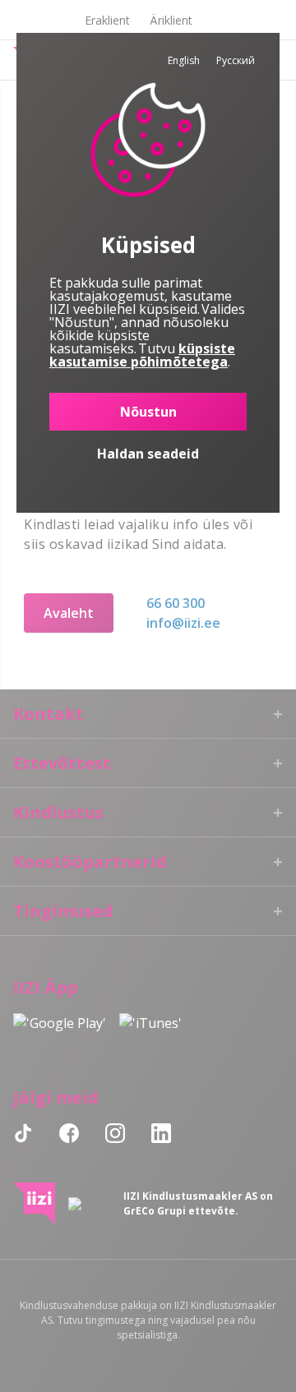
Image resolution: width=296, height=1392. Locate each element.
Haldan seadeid (148, 454)
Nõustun (148, 412)
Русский (235, 60)
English (184, 60)
